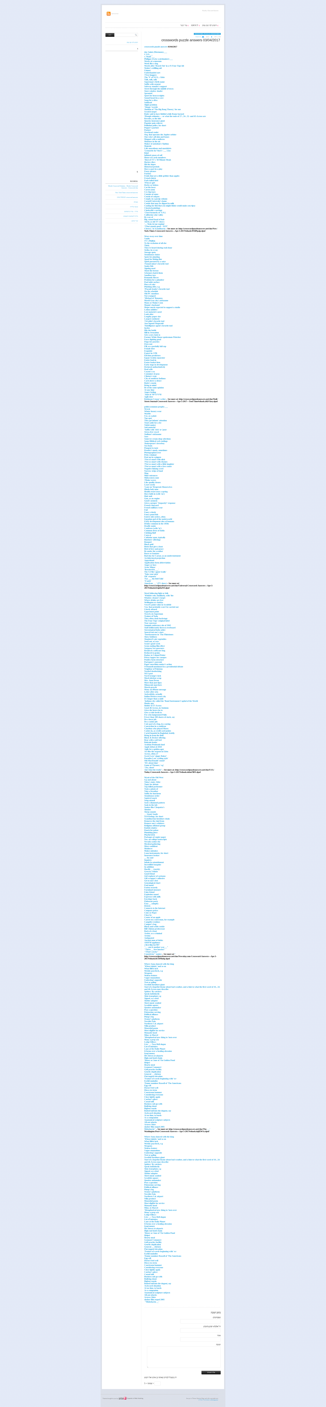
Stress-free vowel (151, 432)
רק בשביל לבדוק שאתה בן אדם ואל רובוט (160, 1377)
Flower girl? (149, 183)
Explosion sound (151, 894)
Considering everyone (153, 1095)
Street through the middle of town (158, 89)
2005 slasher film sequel (154, 1127)
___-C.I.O (148, 54)
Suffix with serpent (152, 84)
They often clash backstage (155, 618)
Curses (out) (149, 190)
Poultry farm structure (154, 660)
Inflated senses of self (153, 155)
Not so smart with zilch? (154, 459)
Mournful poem (151, 1028)
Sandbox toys (150, 275)
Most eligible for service (154, 1030)
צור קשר (183, 25)
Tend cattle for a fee (152, 423)
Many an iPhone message (155, 689)
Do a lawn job (150, 719)
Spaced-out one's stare (154, 632)
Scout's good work (152, 644)
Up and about (150, 780)
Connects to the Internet (154, 908)
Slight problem (150, 105)
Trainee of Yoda (151, 616)
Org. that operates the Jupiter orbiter (160, 135)
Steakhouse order (151, 796)
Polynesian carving (152, 1012)
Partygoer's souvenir (153, 662)
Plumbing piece (151, 832)
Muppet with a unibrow (154, 139)
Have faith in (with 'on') (154, 494)
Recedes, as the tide (152, 118)
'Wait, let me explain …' (154, 224)
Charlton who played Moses (156, 728)
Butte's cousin (150, 383)
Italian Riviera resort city (155, 696)
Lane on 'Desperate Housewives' (158, 487)
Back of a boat (150, 931)
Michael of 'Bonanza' (153, 298)
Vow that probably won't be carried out (161, 607)
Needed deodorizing (152, 671)
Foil (146, 510)
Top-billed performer (153, 787)
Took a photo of (151, 789)
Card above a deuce (152, 381)
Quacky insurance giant (154, 121)
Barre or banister (151, 553)
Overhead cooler (151, 132)
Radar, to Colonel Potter (154, 655)
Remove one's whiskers (154, 823)
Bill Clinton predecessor (154, 929)
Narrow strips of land (153, 471)
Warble (147, 414)
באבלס (136, 202)
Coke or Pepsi (150, 913)
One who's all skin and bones (156, 137)
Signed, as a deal (151, 998)
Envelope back (150, 899)
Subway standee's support (155, 86)
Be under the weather (153, 551)
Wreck (147, 409)
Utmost (147, 70)
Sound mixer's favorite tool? (156, 264)
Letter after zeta (151, 692)
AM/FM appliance (152, 942)
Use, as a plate (150, 416)
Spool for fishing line (153, 259)
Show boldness (150, 637)
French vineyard (151, 505)
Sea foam (148, 446)
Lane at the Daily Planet (154, 1049)
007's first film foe (151, 945)
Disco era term (150, 1090)
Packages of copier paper (155, 837)
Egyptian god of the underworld (158, 519)
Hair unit (148, 496)
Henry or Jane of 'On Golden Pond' (159, 1060)
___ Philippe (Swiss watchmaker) (158, 59)
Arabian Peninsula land (154, 745)
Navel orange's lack (152, 676)
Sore (146, 436)
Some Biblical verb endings (156, 441)
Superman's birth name (154, 82)
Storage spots (150, 252)
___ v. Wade (149, 57)
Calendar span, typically (154, 537)
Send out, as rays (151, 641)
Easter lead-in (150, 360)
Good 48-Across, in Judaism (156, 708)
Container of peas (152, 374)
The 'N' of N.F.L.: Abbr (154, 77)
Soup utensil (149, 800)
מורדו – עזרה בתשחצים (131, 211)
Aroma (147, 936)
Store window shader (153, 91)
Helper (147, 1062)
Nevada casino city (152, 842)
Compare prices (151, 910)
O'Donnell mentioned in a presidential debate (163, 667)
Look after (148, 314)
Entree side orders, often (154, 517)
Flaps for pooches (151, 342)
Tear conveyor (150, 623)
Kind (146, 153)
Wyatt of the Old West (153, 777)
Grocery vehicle (151, 871)
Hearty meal (149, 1065)
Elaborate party (151, 901)
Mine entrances (151, 475)
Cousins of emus (151, 194)
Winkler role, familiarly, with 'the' (158, 595)
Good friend (149, 874)
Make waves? (150, 480)
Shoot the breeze (151, 271)
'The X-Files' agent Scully (155, 572)
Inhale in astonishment (154, 862)
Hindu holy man (151, 489)
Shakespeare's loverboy (154, 443)
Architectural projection (154, 558)
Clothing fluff (150, 533)
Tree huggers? (150, 75)
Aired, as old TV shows (154, 222)
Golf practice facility (153, 1069)
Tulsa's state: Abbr (152, 782)
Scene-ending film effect (154, 646)
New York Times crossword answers (126, 193)
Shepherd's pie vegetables (155, 639)
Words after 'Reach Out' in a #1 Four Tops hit (164, 66)
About (194, 25)
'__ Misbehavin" (152, 1302)
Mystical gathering (152, 844)
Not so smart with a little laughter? (159, 464)
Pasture (147, 130)
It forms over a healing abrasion (158, 1051)
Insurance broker (151, 855)
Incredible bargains (152, 865)
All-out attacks (150, 1122)
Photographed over (152, 453)
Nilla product (150, 1026)
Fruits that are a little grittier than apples (161, 176)
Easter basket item (152, 362)
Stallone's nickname (152, 434)
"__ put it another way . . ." (156, 947)
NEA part (148, 673)
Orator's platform (152, 1019)
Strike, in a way (151, 250)
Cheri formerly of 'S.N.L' (155, 212)
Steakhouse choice (152, 255)
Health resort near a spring (156, 491)
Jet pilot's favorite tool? (154, 321)
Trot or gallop (150, 982)
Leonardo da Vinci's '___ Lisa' (157, 151)
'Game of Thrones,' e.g (154, 765)
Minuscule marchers (153, 685)
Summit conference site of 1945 (157, 625)
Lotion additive (150, 310)
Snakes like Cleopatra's (154, 807)
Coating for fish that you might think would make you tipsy (169, 206)
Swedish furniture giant (154, 985)
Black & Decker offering (154, 738)
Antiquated (149, 938)
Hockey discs (149, 162)
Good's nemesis (150, 501)
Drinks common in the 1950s (156, 524)
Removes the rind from (154, 821)
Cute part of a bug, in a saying (157, 724)
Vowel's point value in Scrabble (157, 605)
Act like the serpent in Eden (156, 751)
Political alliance (151, 1014)
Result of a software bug (154, 650)
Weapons (148, 973)
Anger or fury (150, 565)
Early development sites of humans (159, 521)
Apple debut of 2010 (153, 747)
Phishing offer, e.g (152, 287)
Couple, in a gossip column (155, 199)
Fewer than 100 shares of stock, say (159, 717)
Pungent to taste (151, 448)
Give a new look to (152, 335)
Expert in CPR (150, 353)
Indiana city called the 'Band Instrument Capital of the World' (171, 701)
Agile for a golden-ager (154, 749)
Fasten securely (151, 887)
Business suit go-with (153, 1104)
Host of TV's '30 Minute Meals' (157, 160)
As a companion (151, 1118)
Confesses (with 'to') (152, 528)
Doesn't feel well (151, 1088)
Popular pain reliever (153, 123)
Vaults (147, 238)
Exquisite (148, 351)
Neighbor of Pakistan (153, 669)
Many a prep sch (151, 1040)
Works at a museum (152, 61)
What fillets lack (151, 968)
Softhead (148, 102)
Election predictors (152, 355)
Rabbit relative (150, 828)
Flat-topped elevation (153, 1076)
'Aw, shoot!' (149, 767)
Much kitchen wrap (152, 678)
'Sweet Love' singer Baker (155, 756)
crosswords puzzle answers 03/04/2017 (190, 40)
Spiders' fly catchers (153, 991)
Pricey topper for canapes (155, 657)
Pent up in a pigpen (152, 457)
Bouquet (148, 542)
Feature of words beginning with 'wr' (160, 1079)
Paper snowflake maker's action (158, 664)
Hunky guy (149, 703)
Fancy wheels (150, 512)
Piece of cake (149, 284)
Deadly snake (150, 526)
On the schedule (151, 291)
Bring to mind (150, 385)
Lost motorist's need (153, 312)
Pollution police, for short (155, 125)
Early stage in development (156, 365)
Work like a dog (151, 63)
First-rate (148, 344)
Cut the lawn (149, 187)
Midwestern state (151, 478)
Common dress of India (154, 530)
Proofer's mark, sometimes (155, 450)
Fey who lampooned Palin (155, 715)
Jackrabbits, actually (153, 694)
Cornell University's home (155, 201)
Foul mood (149, 885)
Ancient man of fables (153, 940)
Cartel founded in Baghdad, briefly (159, 733)
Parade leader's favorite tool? (156, 289)
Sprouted (148, 93)
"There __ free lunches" (154, 949)
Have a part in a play (153, 169)
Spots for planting (152, 257)
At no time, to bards (152, 1115)
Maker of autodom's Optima (156, 144)
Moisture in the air (152, 141)
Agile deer (148, 397)
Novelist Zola (150, 1021)
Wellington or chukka (153, 602)
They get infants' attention (155, 420)
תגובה (218, 1344)
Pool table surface (152, 282)
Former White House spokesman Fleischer (162, 337)
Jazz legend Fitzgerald (154, 323)
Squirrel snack (150, 798)
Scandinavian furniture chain (157, 819)
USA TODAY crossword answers (127, 197)
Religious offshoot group (154, 826)
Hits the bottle (150, 330)
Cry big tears (150, 192)
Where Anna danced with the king (159, 964)
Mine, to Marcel (151, 1035)
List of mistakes (151, 1046)
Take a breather (151, 791)
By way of (148, 217)
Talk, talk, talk (150, 79)
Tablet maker (150, 425)
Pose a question (151, 1010)
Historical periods (151, 167)
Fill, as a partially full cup (155, 346)
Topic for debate (151, 784)
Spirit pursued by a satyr (155, 261)
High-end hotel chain (153, 1058)
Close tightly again (152, 1097)
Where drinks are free (153, 600)
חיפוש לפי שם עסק (209, 25)
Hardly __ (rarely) (152, 869)
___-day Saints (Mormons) (155, 52)
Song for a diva (150, 100)
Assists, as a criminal (153, 933)
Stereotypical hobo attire (154, 630)
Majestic (148, 146)
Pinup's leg (149, 1017)
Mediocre (148, 848)
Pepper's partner (151, 128)
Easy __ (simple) (151, 903)
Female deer (149, 349)
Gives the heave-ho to (153, 710)
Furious (147, 173)
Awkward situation (152, 1113)
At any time (149, 390)
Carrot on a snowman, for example (159, 920)
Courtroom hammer (153, 1092)
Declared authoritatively (154, 367)
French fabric (150, 178)
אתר (219, 1335)
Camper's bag (150, 924)
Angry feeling (150, 392)
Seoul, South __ (151, 814)
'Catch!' (147, 581)
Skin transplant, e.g (152, 996)
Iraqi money (149, 1053)
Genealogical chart (152, 883)
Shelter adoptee (151, 1001)
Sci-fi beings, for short (153, 816)
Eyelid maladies (151, 1081)
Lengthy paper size (152, 316)
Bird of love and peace (154, 549)
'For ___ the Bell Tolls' (154, 579)
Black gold (148, 544)
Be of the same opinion (154, 388)
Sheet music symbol (152, 1003)
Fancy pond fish (151, 514)
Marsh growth (150, 687)
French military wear (153, 508)
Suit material (149, 427)
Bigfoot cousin (150, 1108)
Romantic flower (151, 277)
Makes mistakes (151, 851)
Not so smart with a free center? (158, 466)
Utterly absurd (150, 609)
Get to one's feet (151, 881)
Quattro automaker (152, 1007)
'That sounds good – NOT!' (156, 226)
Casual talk (149, 1101)
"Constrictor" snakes (159, 954)
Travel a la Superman (153, 614)
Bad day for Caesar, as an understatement (162, 556)
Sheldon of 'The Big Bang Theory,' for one (162, 109)
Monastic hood (150, 1033)
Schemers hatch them (153, 273)
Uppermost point (151, 611)
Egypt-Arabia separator (154, 358)
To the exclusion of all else (155, 243)
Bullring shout (150, 1106)
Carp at (147, 535)
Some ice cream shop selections (157, 439)
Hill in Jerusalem (151, 332)
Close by (148, 915)
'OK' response (150, 576)
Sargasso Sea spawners (154, 648)
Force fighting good (152, 339)
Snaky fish (148, 266)
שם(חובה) (217, 1317)
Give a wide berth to (153, 712)
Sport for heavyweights (154, 96)
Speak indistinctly (152, 994)
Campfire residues (152, 922)
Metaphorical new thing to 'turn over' (160, 1037)
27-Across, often (151, 754)
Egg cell (147, 1085)
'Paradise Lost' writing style (156, 758)
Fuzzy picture (150, 171)
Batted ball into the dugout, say (157, 1111)
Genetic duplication (152, 1072)
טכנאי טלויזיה (134, 207)
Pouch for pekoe (151, 830)
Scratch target (150, 112)
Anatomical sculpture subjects (157, 1120)
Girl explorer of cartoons (155, 876)
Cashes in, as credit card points (157, 731)
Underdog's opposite (153, 980)
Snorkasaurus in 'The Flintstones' (158, 634)
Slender (147, 809)
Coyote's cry (149, 371)
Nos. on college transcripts (155, 839)
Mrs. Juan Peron (151, 680)
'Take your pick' (151, 574)
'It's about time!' (151, 763)
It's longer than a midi (153, 699)
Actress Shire (150, 1124)
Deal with (148, 369)
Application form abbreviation (157, 563)
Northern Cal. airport (153, 1024)
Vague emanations (152, 978)
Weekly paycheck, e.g (153, 971)
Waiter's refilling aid (153, 68)
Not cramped (150, 296)
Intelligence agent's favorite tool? (158, 326)
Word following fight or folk (156, 593)
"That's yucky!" (151, 952)
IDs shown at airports (153, 1056)
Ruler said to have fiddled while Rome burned (164, 114)
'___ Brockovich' (151, 569)
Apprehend (149, 560)
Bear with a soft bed (153, 740)
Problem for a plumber (154, 280)
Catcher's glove (151, 1099)
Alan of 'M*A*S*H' (152, 394)
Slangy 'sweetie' (151, 107)
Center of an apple (152, 917)
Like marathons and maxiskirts (157, 148)
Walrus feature (150, 975)
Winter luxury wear (152, 411)
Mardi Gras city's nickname (156, 300)
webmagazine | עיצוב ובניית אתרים (208, 1400)
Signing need (149, 268)
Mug (146, 473)
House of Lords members (155, 157)
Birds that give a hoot (153, 547)
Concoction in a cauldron (155, 726)
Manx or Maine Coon (153, 303)
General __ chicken (152, 1074)
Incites (147, 328)
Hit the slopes (150, 164)
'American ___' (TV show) (162, 583)
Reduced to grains (152, 653)
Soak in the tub (150, 805)
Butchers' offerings (152, 540)
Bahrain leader (150, 742)
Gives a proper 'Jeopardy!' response (159, 503)
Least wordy (149, 485)
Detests (147, 906)
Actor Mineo (149, 567)
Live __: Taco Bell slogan (155, 1044)
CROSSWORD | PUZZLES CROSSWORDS (207, 34)
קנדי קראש (135, 221)
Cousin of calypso (151, 196)
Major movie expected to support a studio (162, 307)
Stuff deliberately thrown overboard (159, 628)
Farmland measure (152, 890)
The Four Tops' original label (156, 621)
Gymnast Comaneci (152, 1067)
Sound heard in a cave (154, 98)
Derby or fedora (151, 185)
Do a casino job (151, 722)
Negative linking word (153, 469)
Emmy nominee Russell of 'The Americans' (162, 1083)
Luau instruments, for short (156, 853)
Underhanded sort (152, 73)
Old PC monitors (151, 294)
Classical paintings (152, 208)
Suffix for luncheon (152, 793)
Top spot (148, 418)
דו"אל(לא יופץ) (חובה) (212, 1326)
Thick (146, 245)
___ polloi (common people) (156, 407)
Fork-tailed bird (151, 180)
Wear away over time (153, 236)
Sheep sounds (150, 812)
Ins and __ (148, 858)
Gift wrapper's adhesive (154, 878)
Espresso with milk (152, 897)
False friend (149, 892)
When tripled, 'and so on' (155, 966)
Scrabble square (151, 1005)
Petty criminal (150, 455)
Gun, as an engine (152, 498)
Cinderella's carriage (153, 210)
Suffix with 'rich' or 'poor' (155, 430)
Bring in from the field (154, 735)
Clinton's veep (150, 376)
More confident (151, 846)
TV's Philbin (149, 241)
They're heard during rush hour (158, 248)
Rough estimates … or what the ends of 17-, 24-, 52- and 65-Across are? (175, 116)
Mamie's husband (152, 305)
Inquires (148, 860)
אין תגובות (198, 36)
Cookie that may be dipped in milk (159, 203)
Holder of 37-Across (152, 706)
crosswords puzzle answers (155, 47)
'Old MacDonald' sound (154, 761)
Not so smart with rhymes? (155, 462)
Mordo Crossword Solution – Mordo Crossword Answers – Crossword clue (123, 187)
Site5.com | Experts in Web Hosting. (122, 1398)
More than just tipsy (153, 683)
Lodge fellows (150, 1042)
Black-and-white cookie (154, 926)
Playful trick (149, 835)
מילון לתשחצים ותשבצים (130, 216)
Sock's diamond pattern (154, 803)
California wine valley (153, 215)
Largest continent (151, 319)
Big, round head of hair (154, 219)
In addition (149, 867)
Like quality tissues (152, 482)
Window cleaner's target (154, 598)
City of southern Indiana (155, 378)
